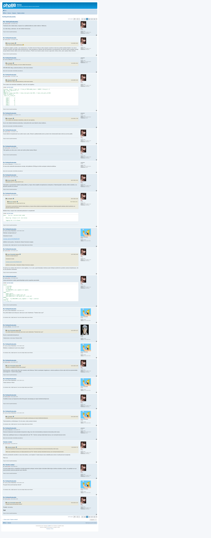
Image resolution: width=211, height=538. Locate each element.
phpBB (49, 525)
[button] (74, 19)
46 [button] (94, 19)
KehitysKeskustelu (9, 17)
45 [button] (91, 19)
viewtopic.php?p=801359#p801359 (11, 239)
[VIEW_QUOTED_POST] (15, 43)
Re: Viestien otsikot (8, 464)
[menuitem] (4, 11)
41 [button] (82, 19)
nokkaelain (9, 80)
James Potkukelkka (11, 254)
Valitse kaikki (10, 87)
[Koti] (10, 5)
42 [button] (84, 19)
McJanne (9, 43)
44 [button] (89, 19)
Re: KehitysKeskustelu (10, 22)
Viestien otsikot (7, 442)
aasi (8, 63)
